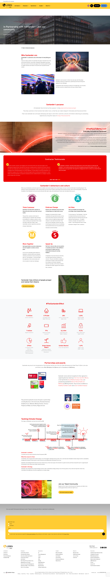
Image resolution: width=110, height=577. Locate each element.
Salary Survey (58, 560)
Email (9, 528)
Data (39, 559)
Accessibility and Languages (8, 1)
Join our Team (75, 555)
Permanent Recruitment (25, 554)
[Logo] (8, 547)
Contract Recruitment (25, 552)
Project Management (42, 554)
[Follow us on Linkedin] (101, 547)
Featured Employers (7, 555)
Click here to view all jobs (28, 286)
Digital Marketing (41, 562)
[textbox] (56, 530)
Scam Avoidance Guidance (95, 565)
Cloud (39, 555)
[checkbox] (8, 534)
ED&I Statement (93, 560)
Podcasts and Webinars (60, 559)
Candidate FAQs (6, 557)
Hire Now (104, 5)
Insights (41, 5)
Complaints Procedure (95, 554)
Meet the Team (75, 552)
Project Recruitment (24, 557)
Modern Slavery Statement (95, 559)
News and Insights (59, 552)
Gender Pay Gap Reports (95, 557)
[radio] (8, 523)
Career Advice (58, 557)
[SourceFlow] (103, 572)
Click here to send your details (66, 492)
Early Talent (23, 559)
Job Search (5, 552)
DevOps (39, 560)
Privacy (92, 562)
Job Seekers (17, 5)
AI (38, 552)
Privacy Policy (66, 534)
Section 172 (93, 563)
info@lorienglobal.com (93, 547)
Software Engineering (42, 567)
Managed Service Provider (25, 562)
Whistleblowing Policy (95, 555)
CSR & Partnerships (76, 554)
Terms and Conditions (31, 534)
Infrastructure (40, 563)
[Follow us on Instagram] (106, 547)
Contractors (5, 554)
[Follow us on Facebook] (104, 547)
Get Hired (97, 5)
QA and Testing (41, 565)
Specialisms (33, 5)
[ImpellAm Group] (10, 572)
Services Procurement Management (27, 563)
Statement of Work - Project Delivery (27, 565)
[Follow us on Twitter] (102, 547)
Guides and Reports (59, 554)
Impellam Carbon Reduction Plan (96, 552)
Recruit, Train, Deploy (25, 567)
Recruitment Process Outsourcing (27, 560)
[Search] (91, 5)
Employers (25, 5)
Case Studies (58, 555)
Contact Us (75, 557)
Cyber (39, 557)
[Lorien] (7, 6)
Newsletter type (11, 521)
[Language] (88, 5)
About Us (48, 5)
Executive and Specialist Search (26, 555)
